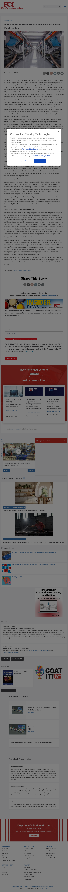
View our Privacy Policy (41, 156)
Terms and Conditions (30, 149)
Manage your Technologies (25, 161)
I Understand (40, 161)
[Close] (58, 131)
